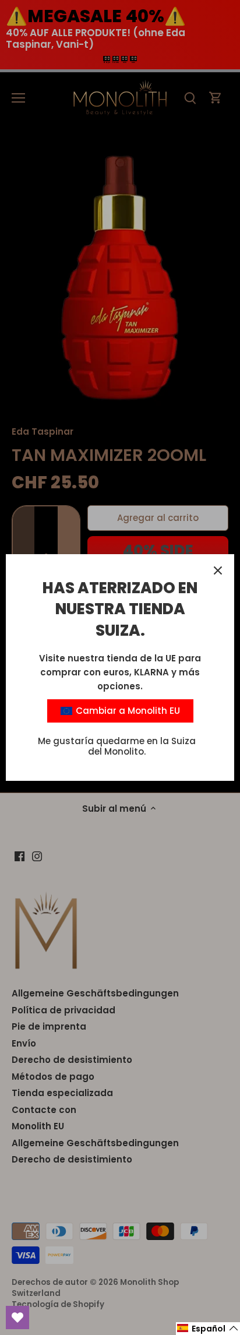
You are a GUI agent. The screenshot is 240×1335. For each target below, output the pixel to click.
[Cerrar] (218, 570)
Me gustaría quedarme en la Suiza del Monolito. (117, 746)
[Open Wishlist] (17, 1317)
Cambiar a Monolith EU (126, 711)
